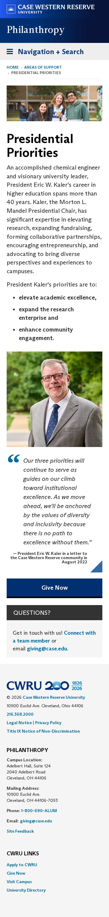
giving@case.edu (47, 648)
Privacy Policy (48, 722)
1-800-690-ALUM (39, 810)
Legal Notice (19, 722)
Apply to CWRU (22, 864)
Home (13, 67)
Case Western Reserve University (54, 697)
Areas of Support (43, 67)
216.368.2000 (20, 714)
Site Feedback (20, 831)
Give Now (54, 587)
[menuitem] (54, 864)
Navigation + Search (43, 53)
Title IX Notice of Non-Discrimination (43, 731)
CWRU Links (23, 854)
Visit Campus (19, 881)
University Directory (26, 890)
